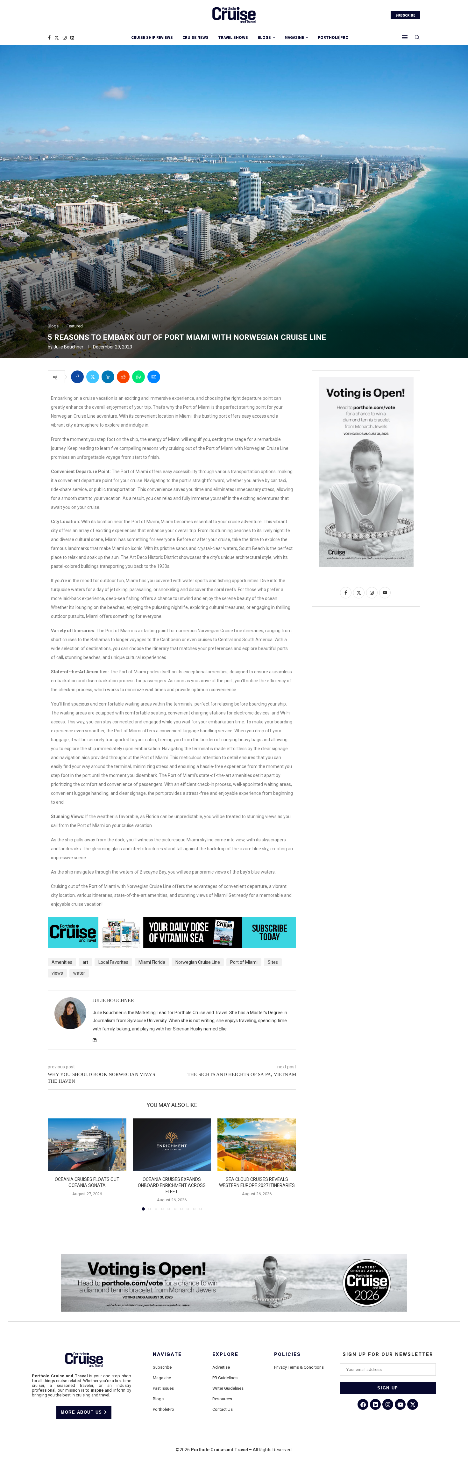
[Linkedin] (72, 37)
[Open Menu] (405, 37)
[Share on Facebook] (77, 376)
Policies (287, 1354)
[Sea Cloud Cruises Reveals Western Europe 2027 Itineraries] (256, 1144)
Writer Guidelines (228, 1388)
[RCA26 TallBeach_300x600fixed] (366, 379)
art (85, 962)
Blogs (264, 37)
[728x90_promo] (172, 921)
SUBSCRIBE (405, 15)
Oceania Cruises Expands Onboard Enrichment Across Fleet (172, 1185)
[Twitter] (56, 37)
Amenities (62, 962)
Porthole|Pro (333, 37)
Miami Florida (151, 962)
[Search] (417, 37)
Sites (273, 962)
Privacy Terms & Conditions (299, 1367)
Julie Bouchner (68, 346)
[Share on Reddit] (123, 376)
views (57, 973)
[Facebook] (49, 37)
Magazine (162, 1378)
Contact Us (222, 1409)
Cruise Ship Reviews (152, 37)
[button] (56, 1164)
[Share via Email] (153, 376)
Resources (222, 1399)
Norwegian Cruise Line (197, 962)
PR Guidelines (225, 1378)
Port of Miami (244, 962)
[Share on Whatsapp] (138, 376)
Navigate (167, 1354)
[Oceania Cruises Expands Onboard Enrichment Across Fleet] (172, 1144)
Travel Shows (233, 37)
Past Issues (163, 1388)
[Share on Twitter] (92, 376)
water (79, 973)
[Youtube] (400, 1404)
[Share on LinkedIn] (108, 376)
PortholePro (163, 1409)
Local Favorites (113, 962)
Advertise (221, 1367)
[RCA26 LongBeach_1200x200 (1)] (234, 1256)
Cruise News (195, 37)
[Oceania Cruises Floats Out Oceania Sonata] (87, 1144)
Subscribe (162, 1367)
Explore (225, 1354)
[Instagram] (64, 37)
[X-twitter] (412, 1404)
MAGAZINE (294, 37)
